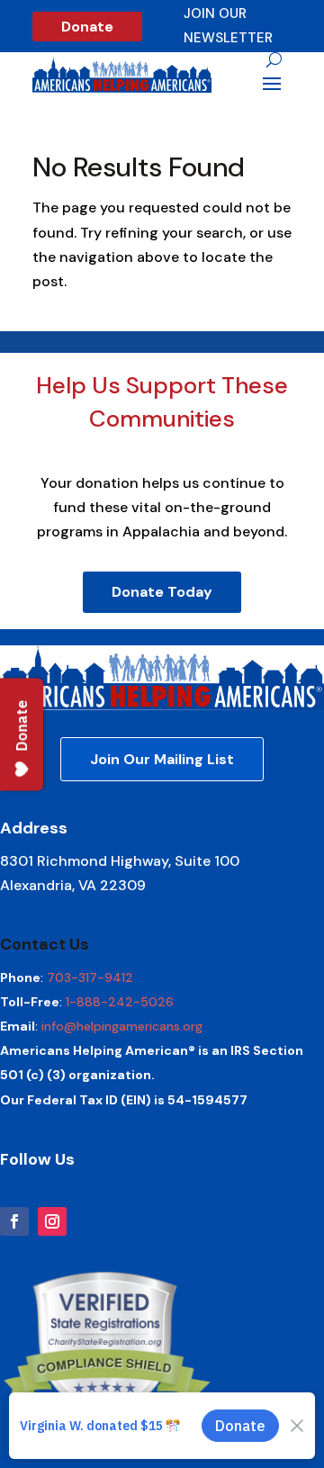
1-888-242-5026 (120, 1002)
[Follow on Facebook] (14, 1221)
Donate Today (162, 591)
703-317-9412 (90, 977)
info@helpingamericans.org (121, 1026)
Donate (87, 26)
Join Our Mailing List (162, 759)
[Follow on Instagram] (52, 1221)
